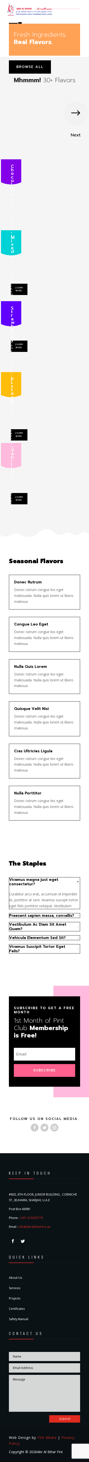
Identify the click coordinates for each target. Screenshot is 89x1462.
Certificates (17, 1309)
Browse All (30, 66)
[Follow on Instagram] (54, 1128)
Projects (14, 1298)
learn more (19, 289)
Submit (64, 1418)
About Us (15, 1278)
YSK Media (47, 1437)
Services (14, 1288)
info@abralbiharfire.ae (34, 1227)
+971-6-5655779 (31, 1218)
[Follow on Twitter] (44, 1128)
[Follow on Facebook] (35, 1128)
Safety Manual (18, 1319)
